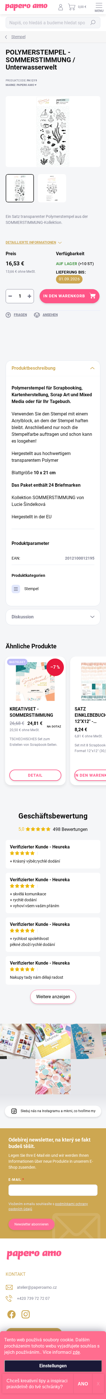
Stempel (31, 588)
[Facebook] (11, 1313)
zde (76, 1352)
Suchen (93, 23)
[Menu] (99, 7)
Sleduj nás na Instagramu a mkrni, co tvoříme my (58, 1111)
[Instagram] (25, 1313)
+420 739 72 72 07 (33, 1298)
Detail (35, 775)
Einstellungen (53, 1365)
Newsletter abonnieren (31, 1224)
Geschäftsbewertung (53, 816)
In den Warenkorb (64, 296)
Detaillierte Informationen (31, 242)
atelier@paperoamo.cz (37, 1287)
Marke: (21, 84)
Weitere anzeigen (53, 996)
